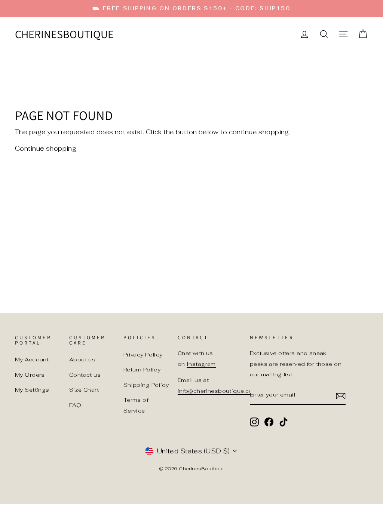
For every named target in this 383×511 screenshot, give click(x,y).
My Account (32, 359)
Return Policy (142, 369)
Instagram (201, 363)
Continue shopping (45, 148)
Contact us (85, 374)
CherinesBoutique (64, 34)
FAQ (75, 405)
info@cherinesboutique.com (218, 390)
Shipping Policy (146, 384)
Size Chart (84, 389)
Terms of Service (135, 405)
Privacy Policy (143, 354)
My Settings (32, 389)
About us (82, 359)
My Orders (30, 374)
